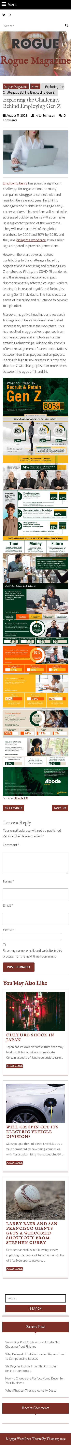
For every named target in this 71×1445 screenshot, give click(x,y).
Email (8, 905)
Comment (11, 845)
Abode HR (21, 798)
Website (9, 930)
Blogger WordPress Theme (23, 1439)
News (35, 87)
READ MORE (14, 1066)
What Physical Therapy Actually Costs (30, 1391)
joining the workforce (31, 240)
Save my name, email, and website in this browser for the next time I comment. (32, 954)
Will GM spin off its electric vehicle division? (32, 1132)
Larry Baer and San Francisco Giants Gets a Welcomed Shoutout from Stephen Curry (32, 1233)
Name (8, 881)
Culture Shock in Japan (30, 1037)
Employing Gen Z (15, 183)
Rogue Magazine (35, 61)
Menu (12, 4)
